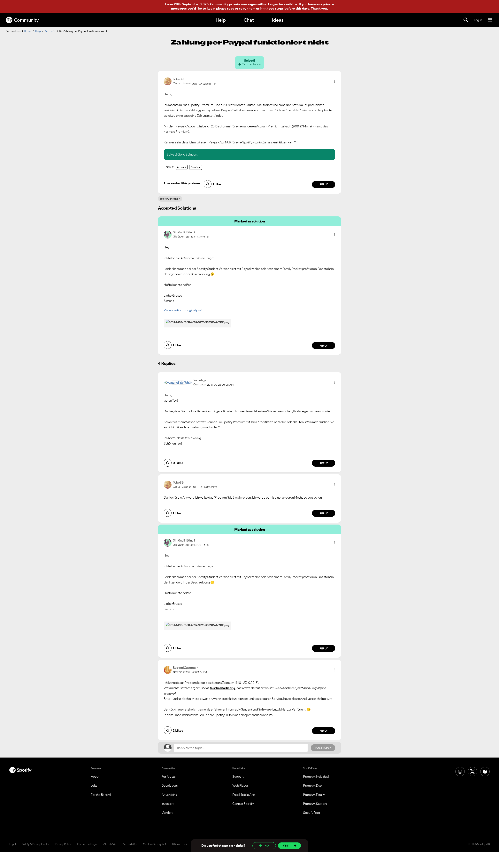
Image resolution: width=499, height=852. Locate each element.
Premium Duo (312, 785)
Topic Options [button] (169, 199)
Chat (249, 20)
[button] (334, 81)
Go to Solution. (187, 154)
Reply (323, 184)
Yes (285, 846)
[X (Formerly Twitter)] (472, 771)
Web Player (240, 785)
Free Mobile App (243, 794)
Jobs (94, 785)
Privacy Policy (63, 844)
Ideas (277, 20)
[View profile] (168, 81)
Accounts (50, 31)
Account (181, 167)
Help (221, 20)
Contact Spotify (243, 803)
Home (27, 31)
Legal (12, 844)
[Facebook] (485, 771)
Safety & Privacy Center (35, 844)
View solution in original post (183, 310)
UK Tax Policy (179, 844)
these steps (274, 8)
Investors (168, 803)
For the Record (101, 794)
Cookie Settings (87, 844)
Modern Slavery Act (154, 844)
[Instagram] (460, 771)
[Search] (465, 19)
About (95, 776)
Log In (478, 20)
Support (238, 776)
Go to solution (251, 64)
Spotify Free (311, 812)
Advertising (169, 794)
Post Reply (323, 748)
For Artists (169, 776)
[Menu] (490, 20)
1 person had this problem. (182, 183)
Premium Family (314, 794)
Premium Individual (316, 776)
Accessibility (129, 844)
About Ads (109, 844)
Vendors (167, 812)
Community (26, 20)
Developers (170, 785)
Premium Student (315, 803)
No (267, 846)
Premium (196, 167)
